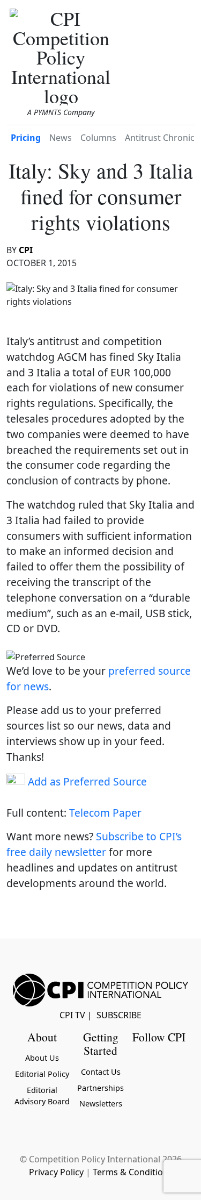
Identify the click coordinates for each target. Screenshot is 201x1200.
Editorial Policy (42, 1074)
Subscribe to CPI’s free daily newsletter (94, 844)
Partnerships (100, 1088)
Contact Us (101, 1072)
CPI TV (72, 1015)
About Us (42, 1058)
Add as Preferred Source (86, 781)
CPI (26, 250)
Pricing (26, 138)
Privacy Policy (56, 1172)
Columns (98, 138)
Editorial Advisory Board (42, 1096)
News (60, 138)
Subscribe (119, 1015)
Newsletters (100, 1103)
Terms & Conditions (133, 1172)
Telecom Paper (105, 812)
